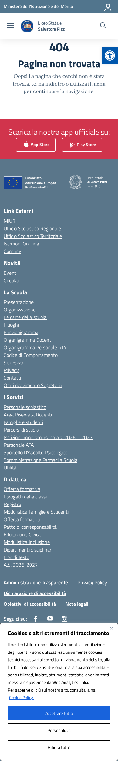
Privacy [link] (11, 370)
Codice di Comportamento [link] (31, 355)
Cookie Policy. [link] (21, 697)
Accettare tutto (59, 713)
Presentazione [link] (19, 302)
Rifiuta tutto (59, 747)
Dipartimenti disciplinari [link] (28, 549)
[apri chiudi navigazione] (10, 26)
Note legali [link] (76, 604)
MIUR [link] (9, 221)
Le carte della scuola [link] (25, 317)
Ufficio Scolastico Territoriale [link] (33, 236)
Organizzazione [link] (20, 309)
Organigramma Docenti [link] (28, 340)
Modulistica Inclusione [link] (27, 542)
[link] (110, 55)
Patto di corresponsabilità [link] (30, 527)
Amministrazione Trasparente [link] (36, 582)
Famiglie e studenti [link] (23, 422)
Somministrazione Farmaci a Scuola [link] (40, 460)
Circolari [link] (12, 280)
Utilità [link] (10, 467)
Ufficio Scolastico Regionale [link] (32, 228)
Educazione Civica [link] (22, 534)
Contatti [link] (12, 377)
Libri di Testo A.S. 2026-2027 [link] (21, 561)
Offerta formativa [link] (22, 489)
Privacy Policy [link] (92, 582)
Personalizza (59, 730)
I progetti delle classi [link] (25, 496)
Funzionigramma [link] (21, 332)
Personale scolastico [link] (25, 407)
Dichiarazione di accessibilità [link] (35, 593)
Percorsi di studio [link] (21, 430)
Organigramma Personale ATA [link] (35, 347)
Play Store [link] (86, 144)
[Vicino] (111, 628)
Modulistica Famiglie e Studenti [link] (36, 512)
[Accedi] (108, 6)
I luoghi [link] (11, 324)
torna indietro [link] (48, 83)
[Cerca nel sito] (103, 26)
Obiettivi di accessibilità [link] (30, 604)
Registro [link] (12, 504)
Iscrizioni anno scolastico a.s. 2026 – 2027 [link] (48, 437)
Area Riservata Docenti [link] (28, 414)
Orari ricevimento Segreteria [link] (33, 385)
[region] (59, 692)
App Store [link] (39, 144)
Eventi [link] (10, 273)
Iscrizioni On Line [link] (21, 243)
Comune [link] (12, 251)
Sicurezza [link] (13, 362)
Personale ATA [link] (19, 445)
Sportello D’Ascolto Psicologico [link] (35, 452)
